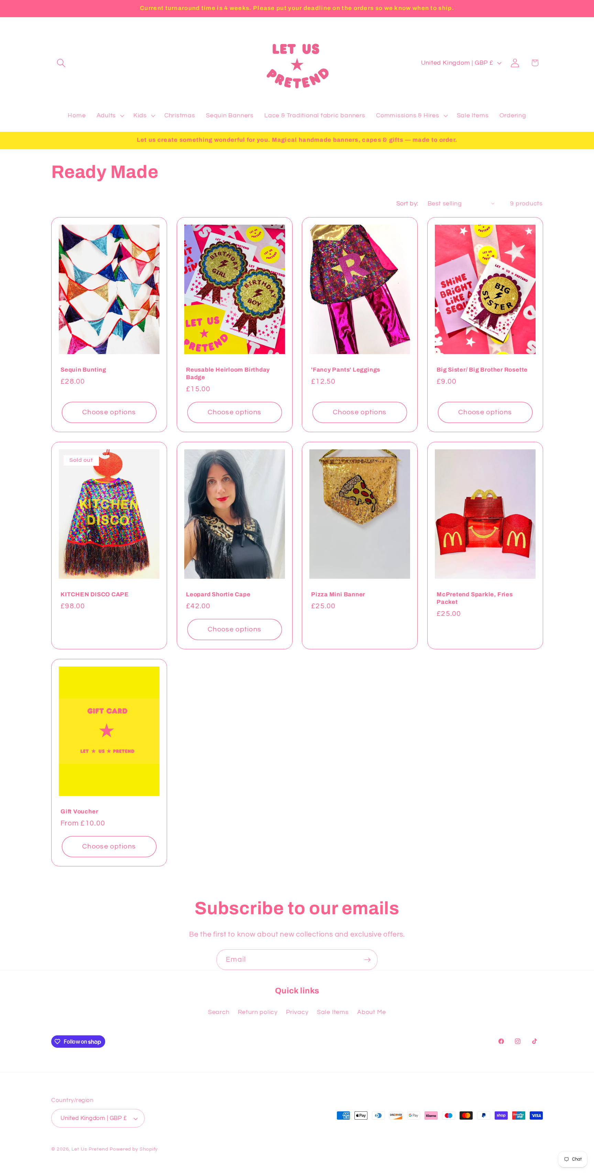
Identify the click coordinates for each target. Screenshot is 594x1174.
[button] (61, 63)
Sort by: (407, 203)
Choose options (109, 412)
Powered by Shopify (134, 1149)
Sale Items (333, 1012)
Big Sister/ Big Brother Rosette (482, 370)
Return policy (258, 1012)
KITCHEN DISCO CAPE (94, 594)
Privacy (297, 1012)
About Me (371, 1012)
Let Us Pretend (90, 1149)
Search (219, 1012)
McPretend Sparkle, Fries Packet (475, 598)
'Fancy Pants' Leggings (345, 370)
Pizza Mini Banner (338, 594)
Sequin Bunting (83, 370)
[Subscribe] (367, 959)
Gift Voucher (79, 811)
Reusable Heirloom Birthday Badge (228, 374)
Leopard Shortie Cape (218, 594)
